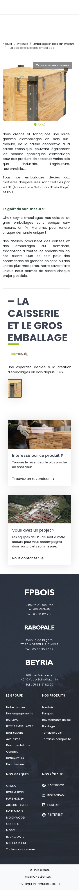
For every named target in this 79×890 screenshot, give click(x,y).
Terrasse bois (52, 733)
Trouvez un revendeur (31, 478)
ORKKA (11, 786)
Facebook (56, 785)
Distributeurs (15, 758)
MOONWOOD (15, 817)
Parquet (48, 713)
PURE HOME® (15, 798)
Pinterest (55, 814)
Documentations (18, 745)
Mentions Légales (38, 877)
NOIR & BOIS (14, 811)
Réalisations (14, 733)
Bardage (48, 726)
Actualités (13, 739)
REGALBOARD (15, 837)
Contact (12, 751)
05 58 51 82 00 (42, 684)
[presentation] (8, 89)
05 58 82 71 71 (42, 614)
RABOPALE (13, 720)
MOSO (10, 830)
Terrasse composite (56, 739)
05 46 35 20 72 (42, 649)
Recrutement (15, 764)
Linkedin (53, 805)
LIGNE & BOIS (15, 792)
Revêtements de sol (56, 720)
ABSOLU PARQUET (18, 805)
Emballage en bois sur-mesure (53, 44)
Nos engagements (19, 713)
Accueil (8, 44)
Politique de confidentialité (39, 884)
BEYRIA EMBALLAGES (19, 726)
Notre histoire (15, 707)
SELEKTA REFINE (16, 843)
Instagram (56, 795)
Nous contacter (25, 558)
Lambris (47, 707)
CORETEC (12, 824)
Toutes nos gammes (21, 849)
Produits (22, 44)
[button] (35, 124)
